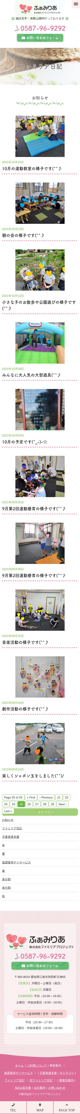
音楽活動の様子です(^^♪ (25, 642)
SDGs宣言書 (23, 1087)
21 (59, 797)
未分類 (6, 879)
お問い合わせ (56, 1087)
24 (13, 804)
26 (29, 804)
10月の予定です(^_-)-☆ (24, 442)
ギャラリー (67, 1073)
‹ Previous (46, 797)
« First (31, 797)
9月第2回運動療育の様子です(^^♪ (34, 509)
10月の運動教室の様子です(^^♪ (32, 168)
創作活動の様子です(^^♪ (25, 709)
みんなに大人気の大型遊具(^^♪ (31, 375)
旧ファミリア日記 (41, 1080)
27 (37, 804)
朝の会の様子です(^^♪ (23, 235)
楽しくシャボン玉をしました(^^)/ (33, 776)
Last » (8, 811)
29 (52, 804)
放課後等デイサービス (16, 862)
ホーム (19, 1065)
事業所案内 (66, 1080)
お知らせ (8, 820)
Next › (62, 804)
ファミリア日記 (12, 828)
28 (44, 804)
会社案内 (39, 1087)
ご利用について (37, 1065)
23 (5, 804)
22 (66, 797)
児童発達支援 (10, 836)
